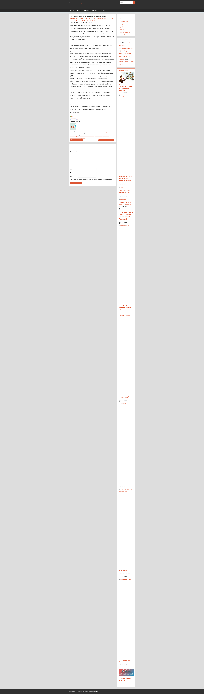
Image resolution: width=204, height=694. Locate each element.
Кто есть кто (122, 26)
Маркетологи (95, 10)
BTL (120, 18)
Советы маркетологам (124, 34)
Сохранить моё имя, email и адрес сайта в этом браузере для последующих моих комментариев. (91, 179)
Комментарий (73, 151)
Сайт (71, 176)
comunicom (122, 59)
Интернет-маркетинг (124, 23)
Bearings (95, 691)
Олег (121, 47)
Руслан (121, 54)
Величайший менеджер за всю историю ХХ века (126, 307)
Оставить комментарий (88, 22)
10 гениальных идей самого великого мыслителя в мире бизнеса (126, 49)
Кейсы (121, 24)
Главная (72, 10)
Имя (71, 169)
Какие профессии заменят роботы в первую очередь (125, 44)
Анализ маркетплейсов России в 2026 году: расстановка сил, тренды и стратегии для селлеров (126, 216)
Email (71, 172)
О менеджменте (124, 484)
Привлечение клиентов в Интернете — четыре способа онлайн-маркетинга (126, 56)
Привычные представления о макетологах (105, 140)
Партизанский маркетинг (125, 32)
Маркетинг (78, 10)
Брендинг (102, 10)
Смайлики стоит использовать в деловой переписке (125, 571)
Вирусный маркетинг (124, 21)
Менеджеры (87, 10)
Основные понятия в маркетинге (77, 140)
